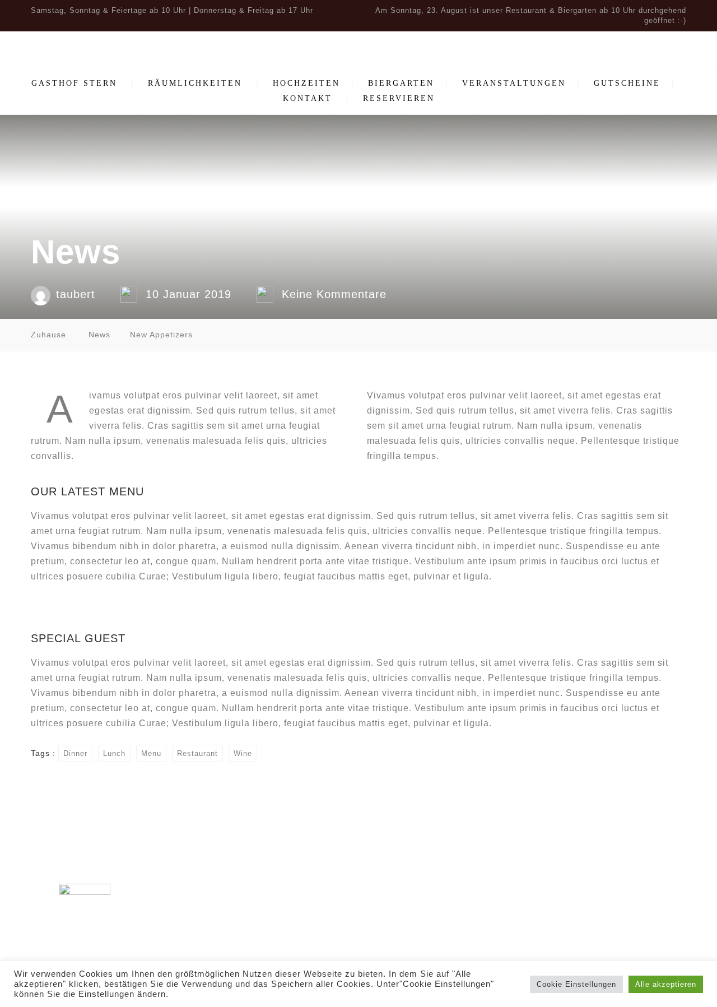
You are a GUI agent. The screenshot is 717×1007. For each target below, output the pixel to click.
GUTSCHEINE (627, 83)
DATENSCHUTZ (588, 916)
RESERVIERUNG (588, 882)
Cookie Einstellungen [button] (576, 984)
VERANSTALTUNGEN (514, 83)
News (99, 334)
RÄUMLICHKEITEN (195, 83)
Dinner (75, 753)
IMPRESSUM (588, 899)
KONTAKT (307, 98)
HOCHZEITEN (306, 83)
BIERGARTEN (401, 83)
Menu (151, 753)
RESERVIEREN (399, 98)
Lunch (114, 753)
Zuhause (48, 334)
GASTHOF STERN (74, 83)
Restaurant (197, 753)
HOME (588, 848)
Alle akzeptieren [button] (665, 984)
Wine (243, 753)
